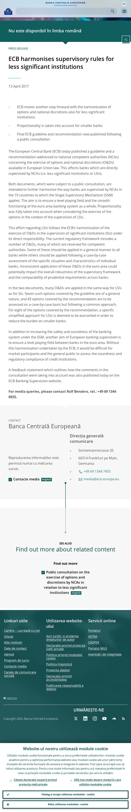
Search (112, 11)
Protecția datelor (58, 670)
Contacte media (26, 479)
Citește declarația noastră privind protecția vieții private (35, 782)
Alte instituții (13, 642)
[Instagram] (95, 718)
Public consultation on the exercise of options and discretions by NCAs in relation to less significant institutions (67, 583)
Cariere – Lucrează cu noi (22, 630)
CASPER (93, 642)
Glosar (8, 636)
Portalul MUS (97, 648)
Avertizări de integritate (104, 654)
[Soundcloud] (114, 718)
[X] (76, 718)
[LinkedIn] (85, 718)
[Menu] (124, 11)
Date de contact (15, 648)
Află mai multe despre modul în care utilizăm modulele (97, 782)
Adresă (9, 654)
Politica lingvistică (59, 664)
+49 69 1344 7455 (97, 471)
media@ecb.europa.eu (101, 479)
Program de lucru (16, 660)
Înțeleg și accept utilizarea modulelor (68, 794)
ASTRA (92, 636)
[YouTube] (104, 718)
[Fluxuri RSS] (123, 718)
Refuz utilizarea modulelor (68, 804)
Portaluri (94, 630)
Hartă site (12, 698)
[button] (124, 3)
